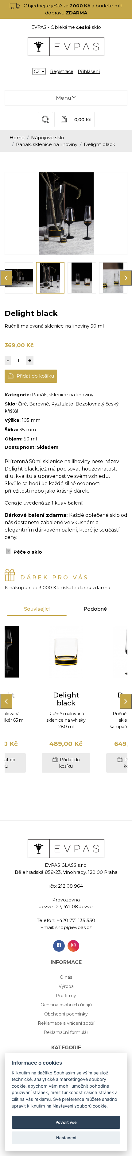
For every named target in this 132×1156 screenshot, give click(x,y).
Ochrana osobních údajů (66, 1005)
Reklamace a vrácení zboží (66, 1023)
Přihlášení (89, 71)
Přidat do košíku (34, 376)
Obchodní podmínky (66, 1014)
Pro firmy (66, 995)
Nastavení (66, 1137)
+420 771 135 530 (75, 920)
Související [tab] (37, 609)
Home (17, 137)
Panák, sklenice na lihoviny (46, 144)
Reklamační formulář (66, 1032)
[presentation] (6, 278)
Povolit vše (66, 1122)
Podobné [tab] (95, 609)
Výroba (66, 986)
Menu (63, 98)
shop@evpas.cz (73, 927)
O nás (66, 977)
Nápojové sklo (47, 137)
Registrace (61, 71)
